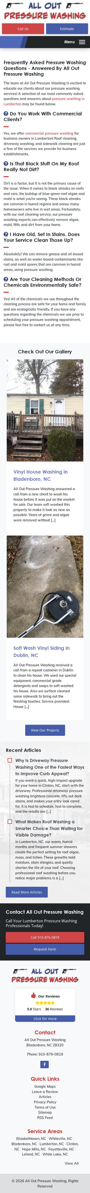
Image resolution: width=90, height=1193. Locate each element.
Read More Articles (27, 892)
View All (72, 1163)
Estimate (67, 28)
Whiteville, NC (60, 1139)
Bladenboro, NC (24, 1144)
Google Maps (45, 1086)
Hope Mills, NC (34, 1149)
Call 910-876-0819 (45, 937)
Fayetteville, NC (61, 1149)
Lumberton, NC (52, 1144)
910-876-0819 (51, 1054)
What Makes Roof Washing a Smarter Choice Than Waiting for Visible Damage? (49, 828)
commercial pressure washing (49, 133)
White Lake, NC (55, 1154)
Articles (45, 1097)
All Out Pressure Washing (45, 1181)
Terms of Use (45, 1107)
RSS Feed (45, 1118)
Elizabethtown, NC (31, 1139)
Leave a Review (45, 1092)
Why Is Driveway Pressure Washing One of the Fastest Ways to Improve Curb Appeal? (49, 766)
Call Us (23, 28)
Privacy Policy (45, 1102)
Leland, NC (31, 1154)
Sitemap (45, 1112)
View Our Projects (45, 730)
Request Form (45, 949)
